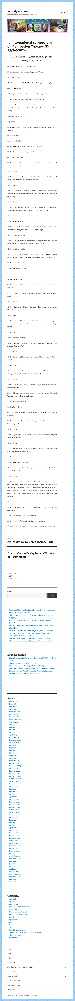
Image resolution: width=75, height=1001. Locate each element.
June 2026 (13, 706)
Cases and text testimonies (19, 907)
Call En (9, 958)
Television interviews (17, 930)
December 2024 (15, 740)
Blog (9, 949)
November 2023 (15, 766)
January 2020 (14, 853)
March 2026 (13, 709)
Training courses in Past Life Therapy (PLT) (25, 932)
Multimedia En (12, 976)
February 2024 (14, 761)
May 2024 (12, 753)
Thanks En (11, 989)
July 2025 (12, 727)
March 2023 (13, 768)
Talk (10, 927)
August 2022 (13, 786)
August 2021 (13, 817)
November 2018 (15, 874)
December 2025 (15, 717)
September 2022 (15, 784)
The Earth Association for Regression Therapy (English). (29, 638)
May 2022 (12, 794)
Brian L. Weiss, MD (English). (19, 612)
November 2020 (15, 841)
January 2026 (14, 714)
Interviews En (12, 962)
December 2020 (15, 838)
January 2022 (14, 804)
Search (9, 592)
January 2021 (14, 835)
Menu (63, 12)
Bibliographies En (13, 980)
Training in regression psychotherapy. (23, 663)
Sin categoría (14, 925)
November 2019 (15, 856)
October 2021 (14, 812)
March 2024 (13, 758)
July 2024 (12, 748)
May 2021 (12, 825)
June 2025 (13, 730)
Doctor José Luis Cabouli (36, 526)
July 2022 (12, 789)
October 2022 (14, 781)
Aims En (10, 953)
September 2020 (15, 846)
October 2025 (14, 722)
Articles (12, 902)
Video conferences (49, 526)
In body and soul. (18, 11)
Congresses (13, 909)
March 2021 (13, 830)
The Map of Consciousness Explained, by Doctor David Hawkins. (32, 668)
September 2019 (15, 859)
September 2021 (15, 815)
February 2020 (14, 851)
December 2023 (14, 763)
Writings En (11, 971)
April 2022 (13, 797)
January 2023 (14, 773)
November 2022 (15, 779)
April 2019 (13, 869)
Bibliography (14, 904)
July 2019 (12, 861)
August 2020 (13, 848)
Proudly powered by (25, 995)
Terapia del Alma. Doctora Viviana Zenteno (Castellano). (29, 633)
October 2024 (14, 743)
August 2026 (13, 701)
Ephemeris (13, 920)
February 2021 (14, 833)
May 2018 (12, 882)
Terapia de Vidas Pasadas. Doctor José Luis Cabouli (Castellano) (32, 610)
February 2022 (14, 802)
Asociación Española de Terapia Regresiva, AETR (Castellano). (31, 631)
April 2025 (13, 735)
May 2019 (12, 866)
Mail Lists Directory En (15, 985)
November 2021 (15, 810)
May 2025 (12, 732)
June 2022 (13, 792)
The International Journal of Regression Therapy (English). (30, 641)
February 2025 (14, 737)
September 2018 (15, 877)
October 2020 (14, 843)
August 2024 (13, 745)
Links (11, 922)
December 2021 (14, 807)
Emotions (12, 917)
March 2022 (13, 799)
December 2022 (15, 776)
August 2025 (13, 724)
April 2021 (12, 828)
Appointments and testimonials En (20, 967)
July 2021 (12, 820)
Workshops (13, 938)
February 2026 (14, 712)
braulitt (12, 526)
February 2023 (14, 771)
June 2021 (12, 822)
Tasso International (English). (20, 636)
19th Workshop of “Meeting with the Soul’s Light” (27, 666)
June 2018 (12, 879)
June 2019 (12, 864)
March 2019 (13, 872)
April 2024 (13, 755)
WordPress (34, 995)
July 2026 (12, 704)
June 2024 (13, 750)
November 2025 (15, 719)
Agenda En (13, 899)
